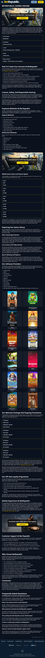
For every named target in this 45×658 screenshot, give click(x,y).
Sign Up (41, 2)
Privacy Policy (10, 641)
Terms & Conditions (28, 641)
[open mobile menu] (2, 2)
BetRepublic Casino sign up (9, 71)
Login (34, 2)
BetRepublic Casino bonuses (26, 464)
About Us (3, 641)
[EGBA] (26, 645)
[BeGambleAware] (18, 645)
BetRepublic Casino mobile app (10, 510)
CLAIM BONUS (22, 18)
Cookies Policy (18, 641)
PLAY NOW (22, 162)
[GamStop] (33, 645)
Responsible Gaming (39, 641)
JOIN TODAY (22, 524)
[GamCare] (11, 645)
